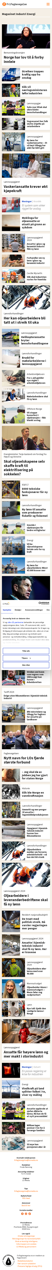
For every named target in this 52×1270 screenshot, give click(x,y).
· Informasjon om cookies (26, 1244)
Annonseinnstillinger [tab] (34, 610)
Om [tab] (48, 610)
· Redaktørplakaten (25, 1261)
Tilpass (25, 658)
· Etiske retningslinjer (26, 1236)
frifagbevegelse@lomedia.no (26, 1160)
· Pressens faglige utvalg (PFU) (29, 1266)
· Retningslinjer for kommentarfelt (26, 1238)
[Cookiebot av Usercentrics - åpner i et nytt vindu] (38, 603)
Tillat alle (26, 651)
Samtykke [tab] (7, 610)
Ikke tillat (26, 665)
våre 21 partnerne (15, 622)
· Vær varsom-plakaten (26, 1263)
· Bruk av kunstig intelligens (26, 1241)
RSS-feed (26, 1198)
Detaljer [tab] (18, 610)
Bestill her (26, 1205)
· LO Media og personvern (26, 1246)
